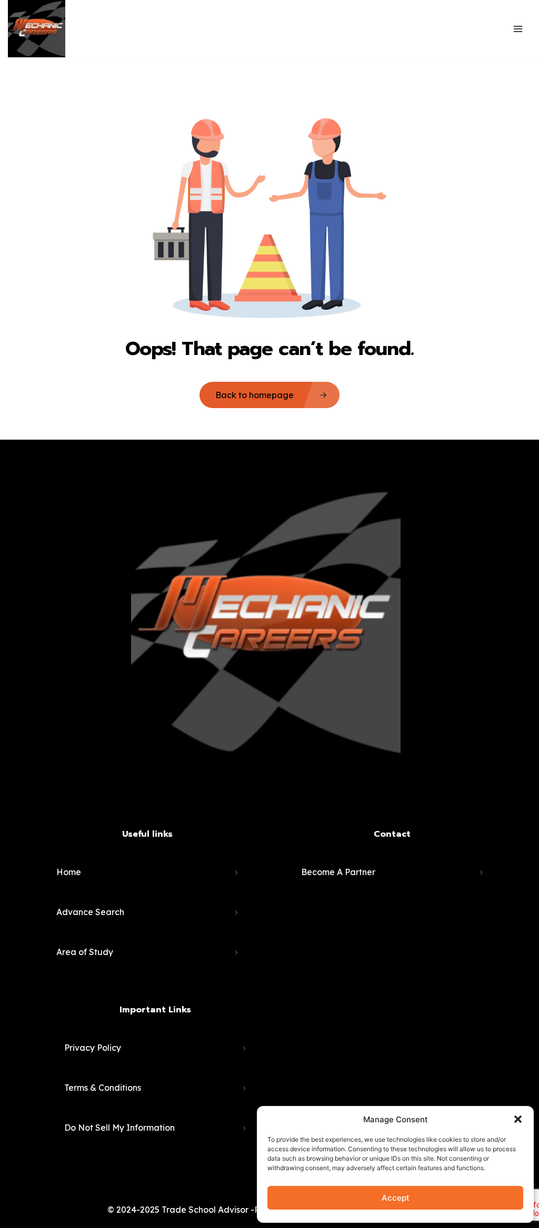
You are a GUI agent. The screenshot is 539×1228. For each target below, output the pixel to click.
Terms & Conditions (102, 1087)
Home (68, 872)
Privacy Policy (92, 1047)
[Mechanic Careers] (36, 28)
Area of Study (84, 952)
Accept (396, 1198)
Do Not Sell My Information (119, 1127)
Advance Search (90, 912)
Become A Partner (338, 872)
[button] (518, 1119)
